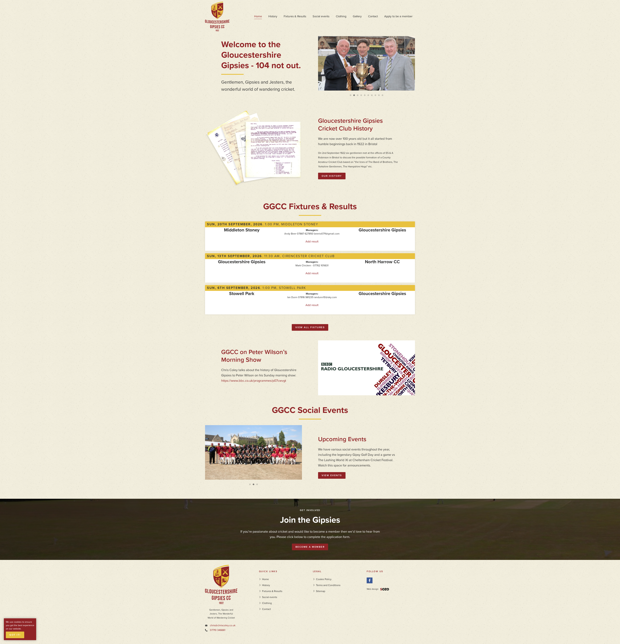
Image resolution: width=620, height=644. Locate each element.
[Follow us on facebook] (369, 580)
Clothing (341, 16)
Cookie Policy (323, 579)
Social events (321, 16)
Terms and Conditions (328, 585)
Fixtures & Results (295, 16)
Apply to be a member (398, 16)
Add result (311, 241)
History (272, 16)
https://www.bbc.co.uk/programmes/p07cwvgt (253, 381)
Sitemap (320, 591)
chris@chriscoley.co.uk (222, 625)
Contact (373, 16)
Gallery (357, 16)
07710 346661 (217, 630)
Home (258, 16)
